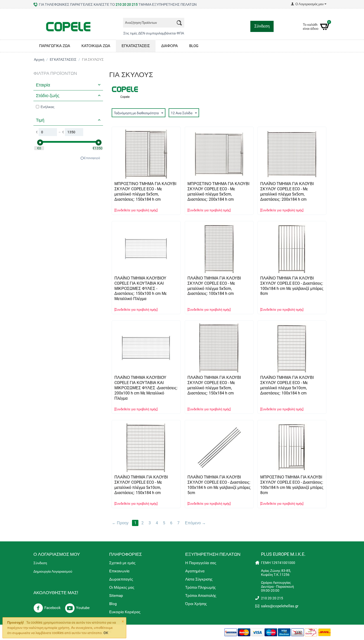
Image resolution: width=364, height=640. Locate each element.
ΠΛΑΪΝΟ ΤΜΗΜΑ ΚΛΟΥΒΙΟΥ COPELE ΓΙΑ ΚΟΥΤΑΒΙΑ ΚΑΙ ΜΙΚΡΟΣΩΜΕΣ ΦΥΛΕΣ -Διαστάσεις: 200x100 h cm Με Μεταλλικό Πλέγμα (146, 388)
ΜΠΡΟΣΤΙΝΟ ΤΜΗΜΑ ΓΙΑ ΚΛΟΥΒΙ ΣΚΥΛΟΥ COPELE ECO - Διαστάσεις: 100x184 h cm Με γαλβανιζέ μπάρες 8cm (291, 485)
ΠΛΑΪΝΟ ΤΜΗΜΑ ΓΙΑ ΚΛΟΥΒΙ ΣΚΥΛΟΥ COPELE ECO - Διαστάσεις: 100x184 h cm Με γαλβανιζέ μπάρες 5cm (219, 485)
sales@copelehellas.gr (279, 606)
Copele (125, 97)
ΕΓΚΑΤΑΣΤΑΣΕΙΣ (136, 46)
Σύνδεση (262, 26)
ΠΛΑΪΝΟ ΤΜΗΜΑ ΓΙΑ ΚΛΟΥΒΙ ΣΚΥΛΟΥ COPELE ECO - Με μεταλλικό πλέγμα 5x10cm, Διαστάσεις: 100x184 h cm (287, 385)
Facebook (52, 608)
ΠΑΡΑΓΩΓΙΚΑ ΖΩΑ (54, 46)
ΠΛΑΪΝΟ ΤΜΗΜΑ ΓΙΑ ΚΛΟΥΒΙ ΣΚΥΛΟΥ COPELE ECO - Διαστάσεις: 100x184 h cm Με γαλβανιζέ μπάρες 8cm (291, 286)
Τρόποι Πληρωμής (200, 587)
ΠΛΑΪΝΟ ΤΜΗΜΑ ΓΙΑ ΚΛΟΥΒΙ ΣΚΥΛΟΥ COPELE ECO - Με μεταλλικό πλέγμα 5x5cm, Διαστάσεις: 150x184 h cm (214, 385)
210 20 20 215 (127, 4)
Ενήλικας (47, 107)
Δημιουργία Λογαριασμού (52, 571)
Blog (113, 604)
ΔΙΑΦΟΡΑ (169, 46)
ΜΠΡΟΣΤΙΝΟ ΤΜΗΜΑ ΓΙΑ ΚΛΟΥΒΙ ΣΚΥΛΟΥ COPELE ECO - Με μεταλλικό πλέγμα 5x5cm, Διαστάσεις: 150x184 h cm (145, 191)
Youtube (83, 608)
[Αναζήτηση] (179, 23)
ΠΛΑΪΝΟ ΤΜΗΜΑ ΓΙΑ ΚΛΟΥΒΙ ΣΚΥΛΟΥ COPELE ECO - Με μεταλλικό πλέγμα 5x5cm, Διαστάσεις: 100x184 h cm (214, 286)
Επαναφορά (92, 158)
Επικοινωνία (119, 571)
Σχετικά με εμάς (122, 563)
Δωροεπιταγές (121, 579)
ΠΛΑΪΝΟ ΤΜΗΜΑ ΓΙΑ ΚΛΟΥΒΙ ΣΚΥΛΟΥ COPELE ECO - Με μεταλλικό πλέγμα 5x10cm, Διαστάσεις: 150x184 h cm (141, 485)
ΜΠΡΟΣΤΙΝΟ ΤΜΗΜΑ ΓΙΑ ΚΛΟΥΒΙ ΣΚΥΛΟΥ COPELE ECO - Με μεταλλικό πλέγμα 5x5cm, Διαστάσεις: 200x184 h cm (218, 191)
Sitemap (116, 595)
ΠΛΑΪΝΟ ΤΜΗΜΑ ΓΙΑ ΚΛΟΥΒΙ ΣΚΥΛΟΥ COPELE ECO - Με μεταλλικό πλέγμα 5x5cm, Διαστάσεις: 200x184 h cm (287, 191)
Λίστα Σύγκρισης (198, 579)
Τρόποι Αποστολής (200, 595)
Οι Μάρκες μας (121, 587)
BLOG (193, 46)
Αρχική (39, 59)
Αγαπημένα (195, 571)
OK (106, 633)
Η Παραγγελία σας (200, 563)
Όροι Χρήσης (196, 604)
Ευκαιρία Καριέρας (124, 612)
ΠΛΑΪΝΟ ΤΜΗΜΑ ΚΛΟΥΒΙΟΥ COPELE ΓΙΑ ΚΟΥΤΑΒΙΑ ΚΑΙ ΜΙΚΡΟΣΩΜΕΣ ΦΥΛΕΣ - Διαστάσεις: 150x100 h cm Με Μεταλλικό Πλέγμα (140, 288)
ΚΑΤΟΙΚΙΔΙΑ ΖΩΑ (95, 46)
